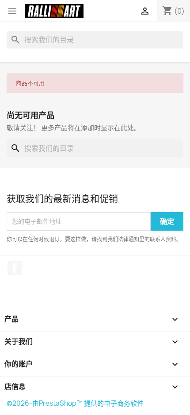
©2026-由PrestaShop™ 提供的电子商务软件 (75, 403)
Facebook (15, 268)
